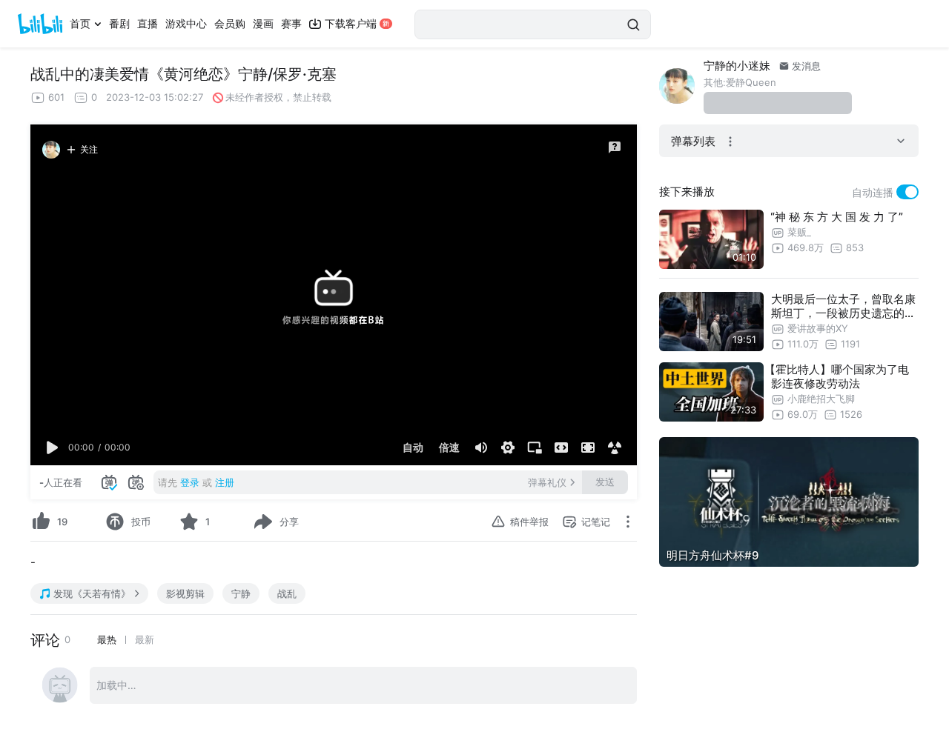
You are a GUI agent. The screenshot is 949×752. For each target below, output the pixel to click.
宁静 (241, 593)
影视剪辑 (185, 593)
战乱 (287, 593)
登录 (189, 482)
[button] (52, 447)
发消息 (805, 66)
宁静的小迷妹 (737, 66)
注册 (224, 482)
